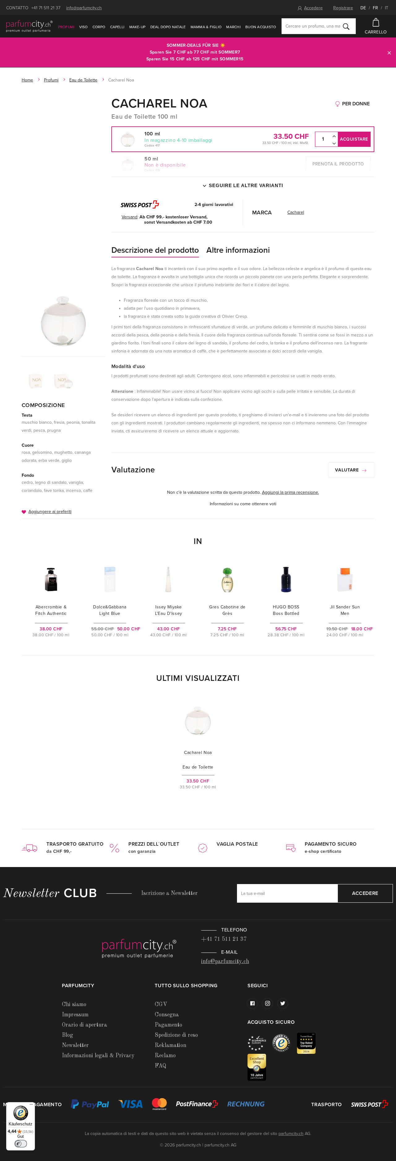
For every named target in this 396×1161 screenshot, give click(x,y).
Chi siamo (74, 1004)
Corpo (99, 27)
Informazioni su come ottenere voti (243, 503)
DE (363, 8)
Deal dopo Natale (168, 27)
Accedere (313, 8)
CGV (161, 1004)
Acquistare (354, 139)
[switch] (21, 1143)
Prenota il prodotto (338, 164)
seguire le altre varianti (246, 185)
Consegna (167, 1015)
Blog (67, 1035)
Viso (83, 27)
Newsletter (75, 1045)
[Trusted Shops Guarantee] (284, 1042)
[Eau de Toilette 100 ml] (63, 321)
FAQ (160, 1066)
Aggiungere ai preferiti (49, 511)
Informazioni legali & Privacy (98, 1055)
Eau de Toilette (83, 80)
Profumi (66, 27)
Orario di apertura (84, 1025)
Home (27, 80)
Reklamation (170, 1045)
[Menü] (31, 1106)
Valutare (347, 470)
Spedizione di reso (176, 1035)
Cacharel (295, 212)
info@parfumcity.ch (84, 8)
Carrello (376, 32)
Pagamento (168, 1025)
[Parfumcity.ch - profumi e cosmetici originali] (29, 26)
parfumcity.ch (290, 1133)
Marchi (233, 27)
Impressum (75, 1015)
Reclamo (165, 1055)
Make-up (137, 27)
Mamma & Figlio (206, 27)
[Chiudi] (389, 52)
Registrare (343, 8)
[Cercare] (346, 26)
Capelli (117, 27)
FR (375, 8)
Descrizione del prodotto (155, 250)
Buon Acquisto (260, 27)
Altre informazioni (238, 250)
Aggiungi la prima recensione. (290, 492)
